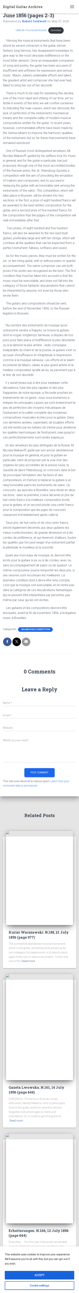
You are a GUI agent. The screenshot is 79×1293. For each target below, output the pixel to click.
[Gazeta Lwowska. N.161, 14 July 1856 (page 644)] (39, 1026)
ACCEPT (39, 1275)
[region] (39, 1269)
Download (56, 30)
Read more (28, 961)
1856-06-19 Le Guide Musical (30, 30)
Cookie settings (39, 1285)
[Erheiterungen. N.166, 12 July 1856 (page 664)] (39, 1178)
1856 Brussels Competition (35, 629)
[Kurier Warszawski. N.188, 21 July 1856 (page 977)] (39, 877)
